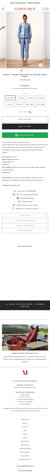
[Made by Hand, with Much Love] (25, 337)
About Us (25, 423)
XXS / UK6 (10, 98)
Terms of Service (25, 452)
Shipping (22, 88)
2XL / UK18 (29, 104)
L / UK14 (8, 104)
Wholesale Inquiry (25, 459)
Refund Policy (25, 441)
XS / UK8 (20, 98)
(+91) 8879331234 (28, 385)
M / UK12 (40, 98)
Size (25, 93)
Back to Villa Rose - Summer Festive (26, 305)
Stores (25, 434)
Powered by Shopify (25, 470)
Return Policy (25, 445)
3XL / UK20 (40, 104)
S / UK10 (30, 98)
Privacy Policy (25, 456)
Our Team (25, 427)
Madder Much (25, 419)
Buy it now (25, 126)
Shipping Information (25, 220)
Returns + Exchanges (25, 225)
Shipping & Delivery (25, 448)
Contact (25, 437)
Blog (25, 430)
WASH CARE (25, 215)
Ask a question (25, 230)
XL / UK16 (19, 104)
